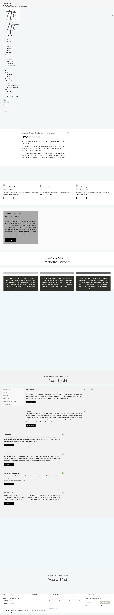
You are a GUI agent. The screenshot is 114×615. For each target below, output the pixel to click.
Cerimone (9, 50)
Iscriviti (105, 603)
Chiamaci (5, 105)
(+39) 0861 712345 (23, 7)
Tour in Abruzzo (9, 79)
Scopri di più (8, 198)
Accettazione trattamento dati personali (96, 605)
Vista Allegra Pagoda (12, 85)
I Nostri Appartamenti (12, 87)
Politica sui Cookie (17, 612)
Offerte (7, 72)
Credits (24, 612)
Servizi (7, 55)
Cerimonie (8, 52)
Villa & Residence (9, 81)
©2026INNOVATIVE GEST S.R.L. (12, 610)
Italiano (7, 99)
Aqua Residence (11, 83)
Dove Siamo (10, 91)
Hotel (6, 39)
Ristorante (8, 46)
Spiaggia (9, 59)
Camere (7, 44)
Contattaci (6, 103)
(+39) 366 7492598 (10, 7)
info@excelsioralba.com (10, 603)
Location (5, 107)
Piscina (9, 57)
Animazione (10, 61)
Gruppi (9, 76)
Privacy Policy (8, 612)
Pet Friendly (10, 68)
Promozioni (10, 74)
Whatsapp (5, 111)
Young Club (12, 65)
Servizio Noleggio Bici (9, 401)
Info (6, 89)
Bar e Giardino (11, 41)
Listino (7, 70)
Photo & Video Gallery (12, 96)
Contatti (9, 94)
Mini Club (12, 63)
